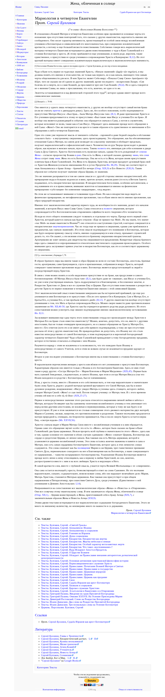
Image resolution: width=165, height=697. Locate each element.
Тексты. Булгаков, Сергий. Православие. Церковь (67, 574)
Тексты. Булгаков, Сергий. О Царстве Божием (65, 552)
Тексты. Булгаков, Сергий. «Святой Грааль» (64, 525)
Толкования (22, 75)
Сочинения (65, 655)
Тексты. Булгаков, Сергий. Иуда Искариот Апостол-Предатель (74, 549)
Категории (22, 19)
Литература (22, 124)
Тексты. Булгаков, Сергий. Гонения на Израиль (65, 533)
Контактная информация (54, 689)
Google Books (71, 660)
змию (135, 155)
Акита (19, 46)
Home (18, 7)
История (20, 56)
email (21, 128)
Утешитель (66, 649)
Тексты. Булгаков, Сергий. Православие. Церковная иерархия (73, 571)
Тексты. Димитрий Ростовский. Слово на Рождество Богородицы (75, 599)
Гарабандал (22, 40)
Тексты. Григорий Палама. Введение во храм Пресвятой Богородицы (77, 593)
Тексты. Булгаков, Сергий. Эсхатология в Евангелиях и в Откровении (77, 591)
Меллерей (21, 49)
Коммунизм (22, 62)
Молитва (21, 79)
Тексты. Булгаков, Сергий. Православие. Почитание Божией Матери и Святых (82, 566)
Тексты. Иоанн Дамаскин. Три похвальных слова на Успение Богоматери (79, 604)
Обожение (21, 87)
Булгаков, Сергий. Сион (44, 12)
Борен (19, 34)
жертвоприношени (63, 226)
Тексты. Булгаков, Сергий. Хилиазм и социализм (66, 585)
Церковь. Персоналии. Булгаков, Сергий (62, 607)
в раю (78, 155)
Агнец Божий (67, 647)
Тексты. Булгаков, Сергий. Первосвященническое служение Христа (76, 563)
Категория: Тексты (81, 12)
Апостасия (21, 59)
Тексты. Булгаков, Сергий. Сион (58, 580)
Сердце (20, 90)
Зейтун (20, 43)
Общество (21, 100)
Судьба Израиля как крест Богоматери (135, 12)
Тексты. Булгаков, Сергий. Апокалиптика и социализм (69, 530)
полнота (101, 148)
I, (89, 638)
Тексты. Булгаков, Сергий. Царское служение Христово (70, 588)
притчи (56, 110)
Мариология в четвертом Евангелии (130, 513)
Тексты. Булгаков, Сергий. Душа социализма (64, 536)
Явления (21, 23)
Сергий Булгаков (61, 22)
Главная (20, 15)
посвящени (83, 448)
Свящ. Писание (41, 7)
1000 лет (21, 65)
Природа (21, 103)
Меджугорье (23, 52)
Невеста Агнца (68, 652)
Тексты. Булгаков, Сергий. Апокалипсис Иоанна (66, 528)
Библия (20, 69)
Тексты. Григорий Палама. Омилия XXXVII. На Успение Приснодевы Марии (81, 596)
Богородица (22, 72)
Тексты (20, 111)
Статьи (20, 114)
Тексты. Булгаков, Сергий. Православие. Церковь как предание (74, 577)
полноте (108, 208)
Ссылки (20, 121)
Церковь (20, 97)
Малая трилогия (68, 644)
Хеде (19, 37)
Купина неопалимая (70, 641)
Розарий (20, 83)
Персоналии (22, 107)
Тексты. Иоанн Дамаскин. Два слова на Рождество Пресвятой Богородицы (80, 602)
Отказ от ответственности (130, 689)
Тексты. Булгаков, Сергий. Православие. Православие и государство (77, 569)
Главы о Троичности (70, 636)
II (95, 638)
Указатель (21, 118)
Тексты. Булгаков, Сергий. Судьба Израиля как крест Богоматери (75, 582)
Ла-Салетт (21, 27)
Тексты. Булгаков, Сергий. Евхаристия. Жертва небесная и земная (75, 541)
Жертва (20, 93)
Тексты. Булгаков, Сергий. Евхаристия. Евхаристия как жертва (74, 539)
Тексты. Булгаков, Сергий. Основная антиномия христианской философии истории (84, 560)
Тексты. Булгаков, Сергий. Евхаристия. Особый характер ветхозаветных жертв (82, 544)
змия (57, 158)
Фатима (20, 31)
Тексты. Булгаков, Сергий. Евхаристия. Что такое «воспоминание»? (76, 547)
